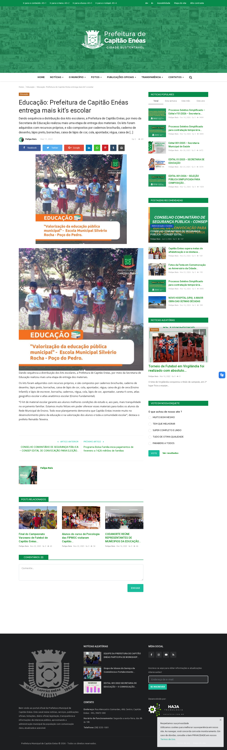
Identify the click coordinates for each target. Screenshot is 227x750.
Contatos (175, 77)
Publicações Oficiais (120, 77)
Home (41, 77)
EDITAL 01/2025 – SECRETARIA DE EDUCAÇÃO (186, 161)
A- (152, 3)
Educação (30, 87)
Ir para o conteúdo (35, 3)
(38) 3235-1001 (101, 727)
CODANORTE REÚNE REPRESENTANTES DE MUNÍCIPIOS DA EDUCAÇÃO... (123, 537)
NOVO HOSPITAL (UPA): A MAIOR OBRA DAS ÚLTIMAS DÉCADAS (186, 300)
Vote (154, 453)
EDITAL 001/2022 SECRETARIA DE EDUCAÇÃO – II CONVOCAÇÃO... (120, 685)
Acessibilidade (163, 3)
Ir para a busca (82, 3)
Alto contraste (197, 3)
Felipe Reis (31, 139)
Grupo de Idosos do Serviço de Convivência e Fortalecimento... (119, 670)
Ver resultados (170, 453)
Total (155, 101)
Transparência (151, 77)
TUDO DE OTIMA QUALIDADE (168, 436)
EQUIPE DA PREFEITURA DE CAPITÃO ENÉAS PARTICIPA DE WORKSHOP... (122, 655)
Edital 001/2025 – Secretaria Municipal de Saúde (184, 145)
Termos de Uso (167, 739)
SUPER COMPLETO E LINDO (167, 430)
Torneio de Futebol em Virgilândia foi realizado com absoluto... (176, 368)
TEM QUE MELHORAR (164, 423)
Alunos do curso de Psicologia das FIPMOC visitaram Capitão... (81, 537)
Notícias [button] (56, 77)
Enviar (135, 588)
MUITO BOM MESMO (164, 417)
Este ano (201, 101)
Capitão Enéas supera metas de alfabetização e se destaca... (186, 250)
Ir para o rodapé (106, 3)
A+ (146, 3)
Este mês (186, 101)
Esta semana (171, 101)
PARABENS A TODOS (163, 443)
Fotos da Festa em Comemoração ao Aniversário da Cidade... (187, 267)
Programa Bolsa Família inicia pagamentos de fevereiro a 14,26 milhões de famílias (108, 449)
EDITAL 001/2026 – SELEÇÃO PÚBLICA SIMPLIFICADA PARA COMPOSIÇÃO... (184, 179)
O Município (76, 77)
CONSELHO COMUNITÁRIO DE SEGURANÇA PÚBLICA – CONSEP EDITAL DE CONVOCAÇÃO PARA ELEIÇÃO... (49, 449)
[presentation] (196, 332)
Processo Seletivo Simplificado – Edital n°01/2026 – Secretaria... (187, 112)
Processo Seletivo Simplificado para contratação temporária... (186, 128)
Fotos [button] (95, 77)
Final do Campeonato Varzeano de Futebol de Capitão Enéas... (33, 537)
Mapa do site (180, 3)
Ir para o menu (59, 3)
